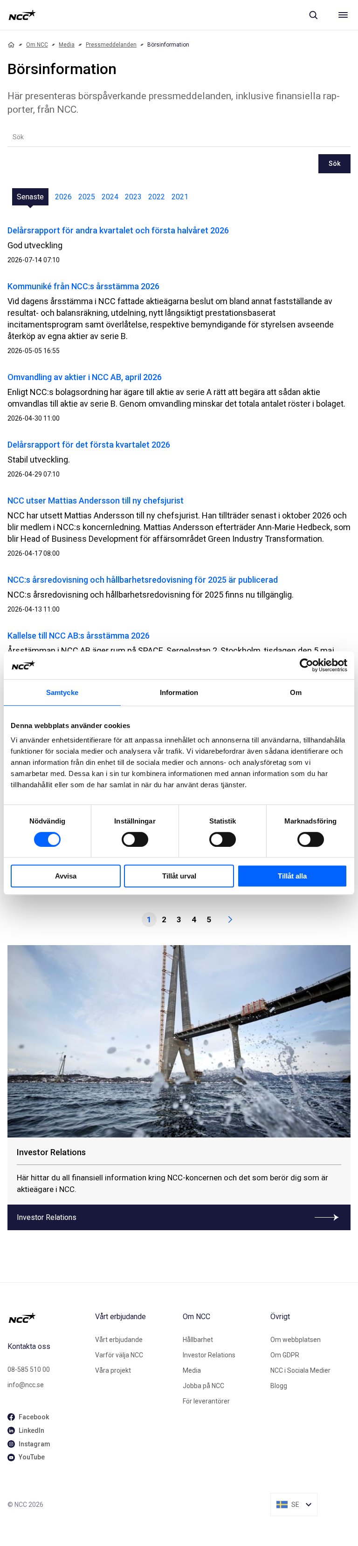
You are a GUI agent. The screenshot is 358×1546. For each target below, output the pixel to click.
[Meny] (343, 15)
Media (67, 44)
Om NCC (37, 44)
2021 (180, 196)
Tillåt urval (179, 876)
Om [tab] (296, 692)
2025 (86, 196)
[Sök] (313, 15)
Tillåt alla (292, 876)
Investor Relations (209, 1355)
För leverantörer (206, 1401)
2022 (156, 196)
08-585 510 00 (28, 1369)
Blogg (278, 1385)
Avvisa (65, 876)
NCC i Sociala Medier (300, 1370)
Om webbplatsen (295, 1339)
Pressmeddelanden (111, 44)
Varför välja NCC (119, 1355)
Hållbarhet (198, 1339)
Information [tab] (179, 692)
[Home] (11, 44)
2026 (63, 196)
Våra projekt (113, 1370)
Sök (334, 163)
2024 (110, 196)
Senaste (30, 196)
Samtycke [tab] (62, 692)
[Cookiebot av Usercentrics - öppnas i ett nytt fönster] (306, 665)
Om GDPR (284, 1355)
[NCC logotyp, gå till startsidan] (22, 15)
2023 (133, 196)
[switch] (135, 839)
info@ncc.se (25, 1385)
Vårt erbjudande (119, 1339)
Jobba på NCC (203, 1385)
